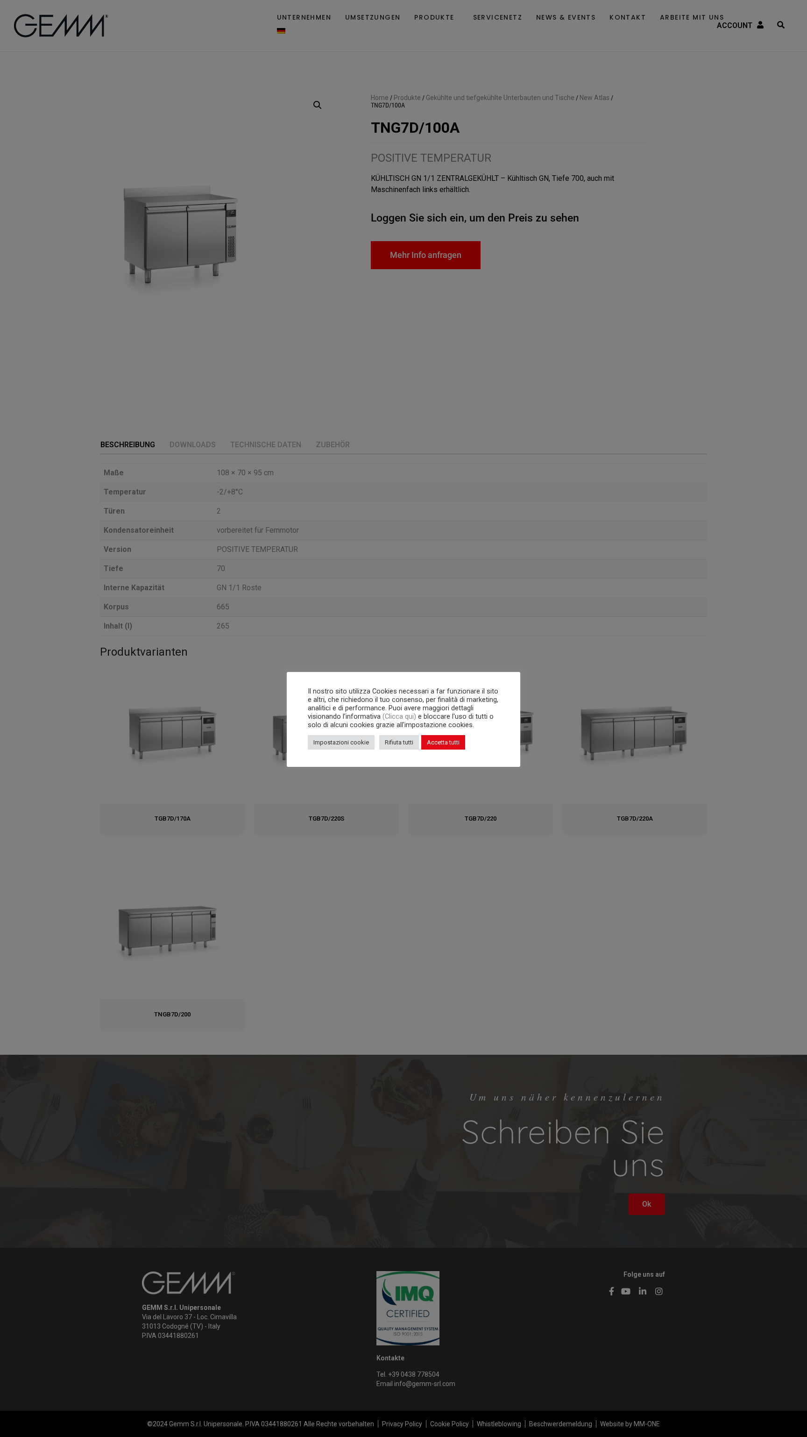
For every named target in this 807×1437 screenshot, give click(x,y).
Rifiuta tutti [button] (399, 742)
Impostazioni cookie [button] (341, 742)
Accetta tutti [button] (443, 742)
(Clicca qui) (400, 716)
